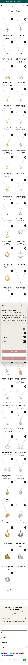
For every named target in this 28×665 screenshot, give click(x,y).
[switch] (24, 333)
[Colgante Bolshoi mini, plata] (7, 300)
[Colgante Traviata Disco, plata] (20, 534)
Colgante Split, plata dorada (7, 174)
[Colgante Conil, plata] (20, 186)
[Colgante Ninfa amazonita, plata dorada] (20, 418)
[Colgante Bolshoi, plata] (20, 300)
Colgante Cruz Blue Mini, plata (7, 36)
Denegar (14, 358)
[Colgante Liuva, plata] (20, 488)
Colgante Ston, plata (20, 127)
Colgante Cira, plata (20, 82)
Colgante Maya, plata (7, 452)
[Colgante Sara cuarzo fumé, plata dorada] (7, 209)
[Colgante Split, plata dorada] (7, 164)
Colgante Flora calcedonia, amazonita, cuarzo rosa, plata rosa (7, 404)
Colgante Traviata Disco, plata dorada (7, 544)
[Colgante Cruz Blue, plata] (20, 26)
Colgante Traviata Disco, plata (20, 544)
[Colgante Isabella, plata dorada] (7, 557)
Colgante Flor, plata (20, 105)
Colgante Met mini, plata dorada (7, 265)
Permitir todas (14, 351)
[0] (26, 6)
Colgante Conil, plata (21, 196)
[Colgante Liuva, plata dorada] (7, 488)
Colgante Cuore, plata (20, 520)
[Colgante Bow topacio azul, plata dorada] (7, 48)
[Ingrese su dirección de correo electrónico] (25, 618)
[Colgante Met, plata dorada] (7, 277)
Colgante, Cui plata (20, 287)
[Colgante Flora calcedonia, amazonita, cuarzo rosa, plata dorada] (20, 393)
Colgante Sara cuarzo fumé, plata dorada (7, 219)
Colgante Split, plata (20, 173)
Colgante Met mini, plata (20, 242)
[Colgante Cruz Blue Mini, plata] (7, 26)
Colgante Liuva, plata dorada (7, 498)
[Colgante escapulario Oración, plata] (7, 466)
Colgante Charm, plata (7, 378)
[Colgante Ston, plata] (20, 118)
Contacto (4, 647)
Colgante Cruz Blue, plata (20, 36)
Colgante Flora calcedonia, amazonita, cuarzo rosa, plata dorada (20, 405)
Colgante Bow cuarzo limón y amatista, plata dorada (20, 59)
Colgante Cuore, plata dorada (7, 521)
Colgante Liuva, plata (21, 498)
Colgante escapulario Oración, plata (7, 476)
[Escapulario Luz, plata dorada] (20, 443)
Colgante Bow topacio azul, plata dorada (7, 58)
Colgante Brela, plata (21, 150)
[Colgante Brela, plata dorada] (7, 141)
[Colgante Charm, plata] (7, 368)
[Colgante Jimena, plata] (7, 579)
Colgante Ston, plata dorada (7, 128)
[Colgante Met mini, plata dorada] (7, 255)
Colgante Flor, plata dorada (7, 105)
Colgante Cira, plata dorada (7, 83)
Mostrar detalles (20, 347)
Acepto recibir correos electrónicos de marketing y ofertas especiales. (13, 622)
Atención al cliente (7, 633)
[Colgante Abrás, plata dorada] (7, 232)
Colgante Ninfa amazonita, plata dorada (21, 430)
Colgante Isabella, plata (20, 566)
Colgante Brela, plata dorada (7, 151)
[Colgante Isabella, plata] (20, 557)
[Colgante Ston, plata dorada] (7, 118)
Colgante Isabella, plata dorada (7, 567)
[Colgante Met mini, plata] (20, 232)
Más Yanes (4, 638)
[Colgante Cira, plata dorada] (7, 73)
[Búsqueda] (24, 6)
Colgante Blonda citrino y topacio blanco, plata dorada (20, 379)
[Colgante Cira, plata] (20, 73)
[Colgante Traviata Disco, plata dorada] (7, 534)
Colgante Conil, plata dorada (7, 196)
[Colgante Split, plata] (20, 164)
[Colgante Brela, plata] (20, 141)
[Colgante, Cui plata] (20, 277)
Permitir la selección (14, 355)
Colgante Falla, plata (20, 218)
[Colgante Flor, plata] (20, 95)
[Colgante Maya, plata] (7, 443)
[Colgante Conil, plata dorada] (7, 186)
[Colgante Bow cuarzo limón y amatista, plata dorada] (20, 48)
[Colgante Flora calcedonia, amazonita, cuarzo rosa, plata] (7, 418)
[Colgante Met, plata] (20, 255)
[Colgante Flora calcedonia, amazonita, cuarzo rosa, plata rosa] (7, 393)
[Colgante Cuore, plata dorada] (7, 511)
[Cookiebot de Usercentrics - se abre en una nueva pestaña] (20, 305)
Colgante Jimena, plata (7, 589)
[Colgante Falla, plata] (20, 209)
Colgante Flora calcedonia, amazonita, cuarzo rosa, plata (7, 430)
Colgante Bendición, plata (20, 476)
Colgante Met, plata (20, 264)
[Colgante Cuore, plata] (20, 511)
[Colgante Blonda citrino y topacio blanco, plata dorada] (20, 368)
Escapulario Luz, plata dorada (20, 453)
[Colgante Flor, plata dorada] (7, 95)
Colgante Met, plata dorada (7, 287)
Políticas (4, 642)
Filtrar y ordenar (7, 15)
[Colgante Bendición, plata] (20, 466)
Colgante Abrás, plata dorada (7, 242)
